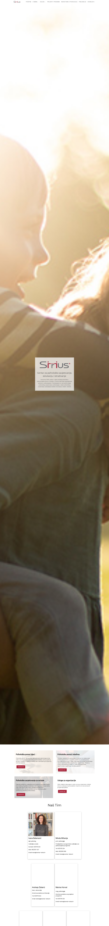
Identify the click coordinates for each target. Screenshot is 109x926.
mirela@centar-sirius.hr (66, 854)
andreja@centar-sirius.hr (43, 899)
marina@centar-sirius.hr (66, 901)
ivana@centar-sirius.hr (38, 852)
